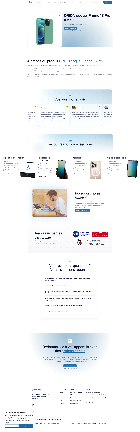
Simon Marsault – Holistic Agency (96, 423)
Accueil (29, 11)
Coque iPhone (51, 11)
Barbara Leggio (49, 106)
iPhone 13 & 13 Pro (59, 11)
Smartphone (40, 11)
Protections (45, 11)
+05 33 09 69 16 (97, 2)
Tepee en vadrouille (82, 106)
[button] (59, 15)
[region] (19, 419)
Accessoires (34, 11)
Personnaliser (11, 426)
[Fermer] (33, 411)
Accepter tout (26, 426)
